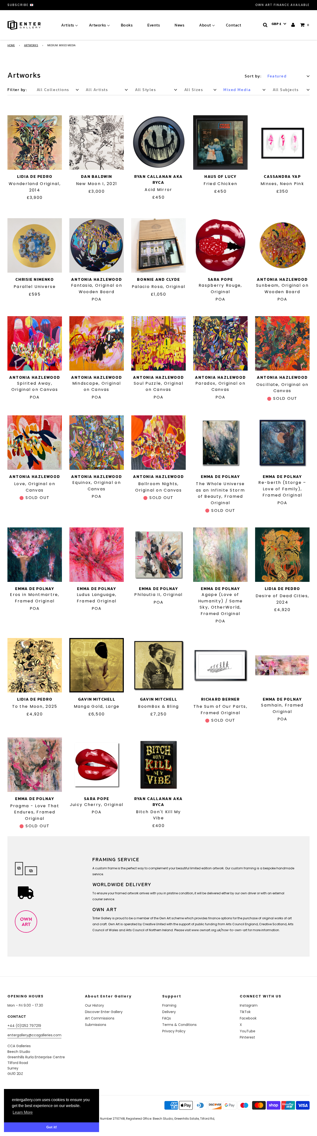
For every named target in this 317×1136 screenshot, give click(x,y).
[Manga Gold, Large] (96, 665)
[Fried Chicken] (220, 142)
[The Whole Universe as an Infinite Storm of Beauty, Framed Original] (220, 442)
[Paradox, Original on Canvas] (220, 343)
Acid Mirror (158, 189)
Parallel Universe (35, 286)
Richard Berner (220, 699)
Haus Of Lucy (220, 176)
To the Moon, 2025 (34, 706)
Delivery (169, 1011)
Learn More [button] (23, 1112)
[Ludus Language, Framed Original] (96, 554)
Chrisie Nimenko (34, 279)
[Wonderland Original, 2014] (34, 142)
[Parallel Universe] (34, 245)
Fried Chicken (221, 184)
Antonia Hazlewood (96, 279)
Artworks (97, 25)
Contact (233, 25)
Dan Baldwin (96, 176)
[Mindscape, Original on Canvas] (96, 343)
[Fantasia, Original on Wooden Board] (96, 245)
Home (11, 45)
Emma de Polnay (220, 476)
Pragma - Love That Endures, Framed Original (34, 812)
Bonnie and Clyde (158, 279)
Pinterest (247, 1037)
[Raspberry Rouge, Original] (220, 245)
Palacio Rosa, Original (158, 286)
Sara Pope (220, 279)
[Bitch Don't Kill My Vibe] (158, 764)
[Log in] (293, 24)
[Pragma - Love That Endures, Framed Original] (34, 764)
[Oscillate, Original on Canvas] (282, 343)
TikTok (245, 1011)
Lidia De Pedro (35, 176)
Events (153, 25)
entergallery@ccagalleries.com (34, 1035)
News (179, 25)
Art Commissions (99, 1018)
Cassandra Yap (282, 176)
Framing (169, 1005)
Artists (67, 25)
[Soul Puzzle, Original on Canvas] (158, 343)
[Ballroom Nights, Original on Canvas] (158, 442)
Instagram (249, 1005)
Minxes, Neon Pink (282, 184)
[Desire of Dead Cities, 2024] (282, 554)
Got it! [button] (51, 1127)
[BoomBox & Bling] (158, 665)
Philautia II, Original (158, 594)
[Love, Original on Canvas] (34, 442)
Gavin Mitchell (96, 699)
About (205, 25)
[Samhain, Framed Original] (282, 665)
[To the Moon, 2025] (34, 665)
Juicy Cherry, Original (96, 804)
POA (97, 299)
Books (127, 25)
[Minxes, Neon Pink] (282, 142)
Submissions (95, 1024)
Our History (94, 1005)
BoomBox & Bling (158, 706)
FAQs (166, 1018)
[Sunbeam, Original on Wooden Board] (282, 245)
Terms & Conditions (179, 1024)
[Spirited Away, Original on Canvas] (34, 343)
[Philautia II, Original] (158, 554)
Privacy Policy (173, 1031)
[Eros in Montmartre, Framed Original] (34, 554)
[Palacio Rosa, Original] (158, 245)
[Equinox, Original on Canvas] (96, 442)
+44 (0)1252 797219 (24, 1025)
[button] (278, 24)
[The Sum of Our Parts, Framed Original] (220, 665)
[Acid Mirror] (158, 142)
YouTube (247, 1031)
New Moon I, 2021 (96, 184)
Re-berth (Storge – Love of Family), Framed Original (282, 489)
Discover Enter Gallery (104, 1011)
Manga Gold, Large (97, 706)
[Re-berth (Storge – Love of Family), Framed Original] (282, 442)
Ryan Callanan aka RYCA (158, 179)
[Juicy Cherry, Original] (96, 764)
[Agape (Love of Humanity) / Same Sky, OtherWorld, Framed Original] (220, 554)
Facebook (248, 1018)
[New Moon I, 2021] (96, 142)
